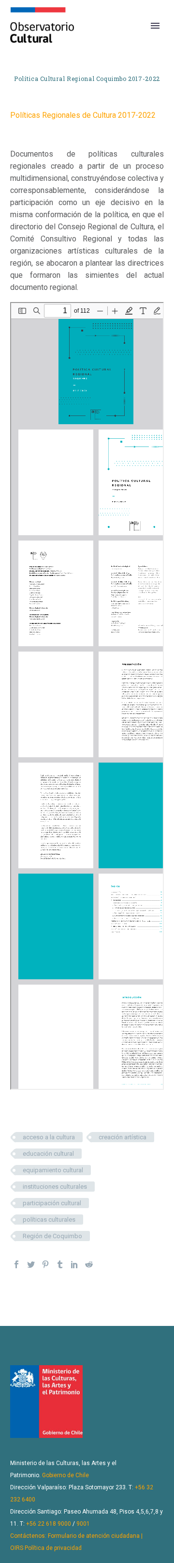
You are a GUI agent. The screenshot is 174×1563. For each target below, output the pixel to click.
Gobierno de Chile (65, 1475)
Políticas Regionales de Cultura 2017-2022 (83, 115)
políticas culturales (49, 1219)
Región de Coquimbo (52, 1236)
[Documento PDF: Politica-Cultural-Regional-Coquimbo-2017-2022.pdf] (87, 696)
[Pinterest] (45, 1264)
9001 (83, 1523)
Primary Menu (155, 25)
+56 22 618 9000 (48, 1523)
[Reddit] (89, 1264)
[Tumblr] (60, 1264)
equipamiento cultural (53, 1170)
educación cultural (48, 1153)
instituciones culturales (55, 1186)
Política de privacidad (53, 1548)
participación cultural (52, 1203)
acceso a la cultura (49, 1137)
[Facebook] (16, 1264)
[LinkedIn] (74, 1264)
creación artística (122, 1137)
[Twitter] (31, 1264)
